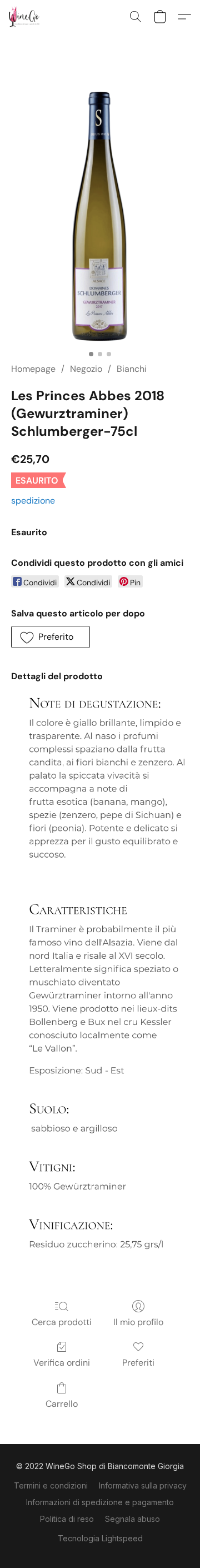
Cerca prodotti (62, 1322)
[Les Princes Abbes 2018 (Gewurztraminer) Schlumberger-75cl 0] (100, 211)
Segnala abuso (132, 1519)
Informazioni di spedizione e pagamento (100, 1502)
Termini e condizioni (51, 1485)
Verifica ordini (61, 1362)
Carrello (62, 1404)
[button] (25, 16)
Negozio (86, 369)
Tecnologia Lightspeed (100, 1538)
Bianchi (132, 369)
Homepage (33, 369)
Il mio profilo (138, 1322)
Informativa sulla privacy (143, 1485)
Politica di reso (67, 1519)
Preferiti (138, 1362)
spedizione (33, 500)
